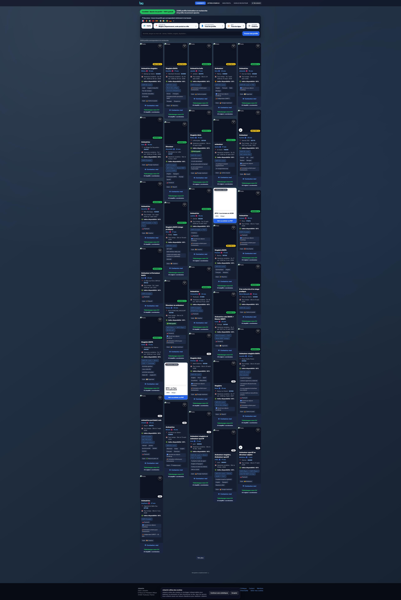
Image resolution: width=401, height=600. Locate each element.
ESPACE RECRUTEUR (241, 3)
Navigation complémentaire (199, 572)
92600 (170, 434)
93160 (231, 391)
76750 (224, 255)
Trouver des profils (251, 33)
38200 (250, 460)
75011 (175, 235)
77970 (248, 221)
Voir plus (200, 558)
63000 (183, 74)
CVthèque (243, 588)
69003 (199, 444)
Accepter (234, 593)
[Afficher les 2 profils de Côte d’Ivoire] (163, 21)
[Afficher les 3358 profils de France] (142, 21)
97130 (146, 508)
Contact (251, 588)
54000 (225, 74)
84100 (225, 324)
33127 (170, 154)
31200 (202, 297)
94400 (255, 297)
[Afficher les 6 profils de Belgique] (146, 21)
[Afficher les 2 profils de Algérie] (160, 21)
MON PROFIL (226, 3)
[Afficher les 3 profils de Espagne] (156, 21)
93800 (158, 74)
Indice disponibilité (150, 81)
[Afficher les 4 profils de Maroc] (153, 21)
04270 (151, 425)
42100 (205, 363)
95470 (201, 74)
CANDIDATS (200, 3)
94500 (146, 349)
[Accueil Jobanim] (141, 3)
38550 (146, 149)
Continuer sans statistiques (219, 593)
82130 (203, 140)
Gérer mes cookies (257, 590)
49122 (146, 283)
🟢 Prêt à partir (195, 151)
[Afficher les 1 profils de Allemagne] (170, 21)
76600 (226, 149)
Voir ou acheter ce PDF (225, 221)
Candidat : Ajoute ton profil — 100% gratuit (157, 12)
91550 (244, 361)
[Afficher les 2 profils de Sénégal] (167, 21)
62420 (156, 212)
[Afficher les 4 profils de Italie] (149, 21)
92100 (171, 312)
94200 (254, 74)
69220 (200, 218)
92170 (253, 140)
